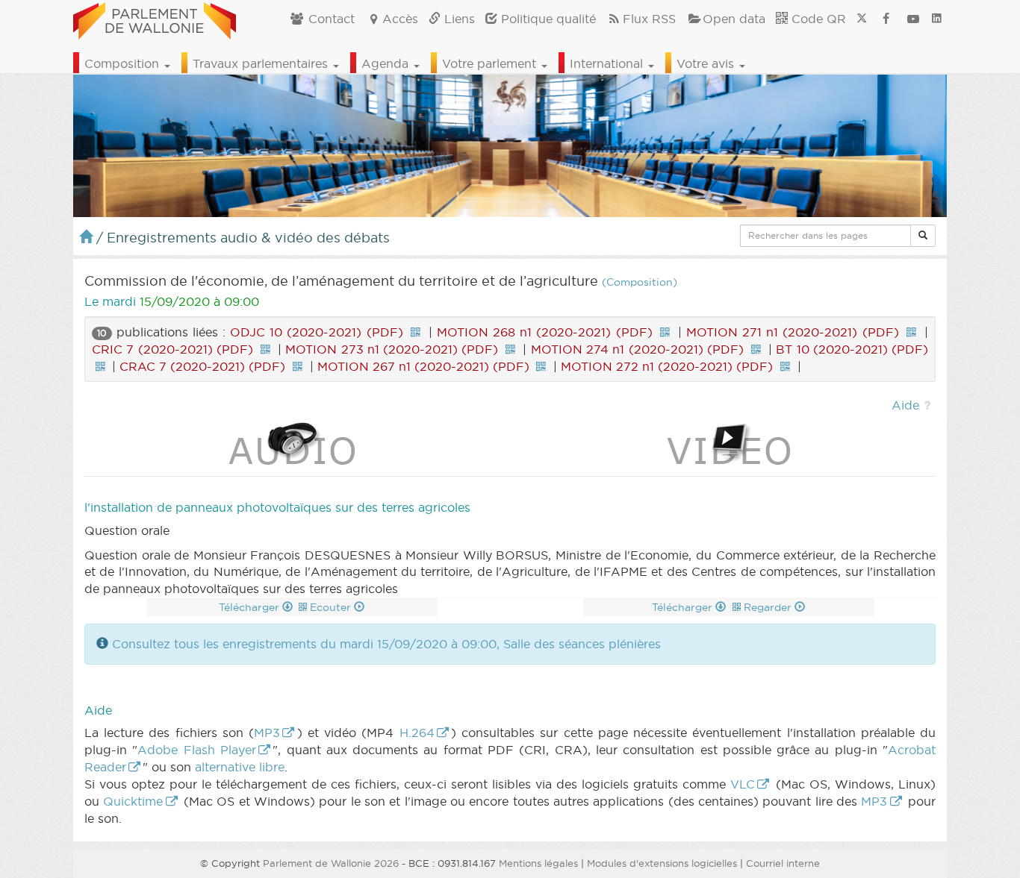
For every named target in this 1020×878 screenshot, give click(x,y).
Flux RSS (649, 18)
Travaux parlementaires (262, 63)
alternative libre (239, 766)
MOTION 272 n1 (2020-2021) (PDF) (667, 366)
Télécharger (250, 607)
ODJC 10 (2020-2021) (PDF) (316, 331)
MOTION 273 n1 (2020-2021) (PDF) (391, 349)
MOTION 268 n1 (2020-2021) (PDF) (544, 331)
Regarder (769, 607)
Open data (734, 18)
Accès (400, 18)
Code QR (817, 18)
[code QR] (416, 331)
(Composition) (639, 282)
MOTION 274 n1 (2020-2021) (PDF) (637, 349)
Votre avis (707, 63)
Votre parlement (491, 63)
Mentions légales (538, 863)
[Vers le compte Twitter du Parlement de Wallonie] (861, 18)
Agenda (386, 63)
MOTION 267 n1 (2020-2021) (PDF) (423, 366)
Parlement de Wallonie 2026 (331, 863)
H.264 (417, 732)
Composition (123, 63)
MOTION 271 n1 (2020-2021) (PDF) (792, 331)
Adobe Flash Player (196, 749)
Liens (458, 18)
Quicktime (133, 801)
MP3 (267, 732)
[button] (923, 236)
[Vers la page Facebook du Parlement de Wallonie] (886, 18)
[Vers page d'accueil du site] (154, 18)
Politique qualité (546, 18)
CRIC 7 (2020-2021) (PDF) (172, 349)
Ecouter (332, 607)
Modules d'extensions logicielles (662, 863)
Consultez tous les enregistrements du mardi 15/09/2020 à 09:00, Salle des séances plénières (386, 643)
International (608, 63)
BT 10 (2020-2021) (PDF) (852, 349)
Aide (905, 405)
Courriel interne (783, 863)
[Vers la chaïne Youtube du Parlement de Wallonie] (913, 18)
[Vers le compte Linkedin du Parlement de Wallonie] (937, 18)
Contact (330, 18)
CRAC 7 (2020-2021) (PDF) (202, 366)
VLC (742, 784)
